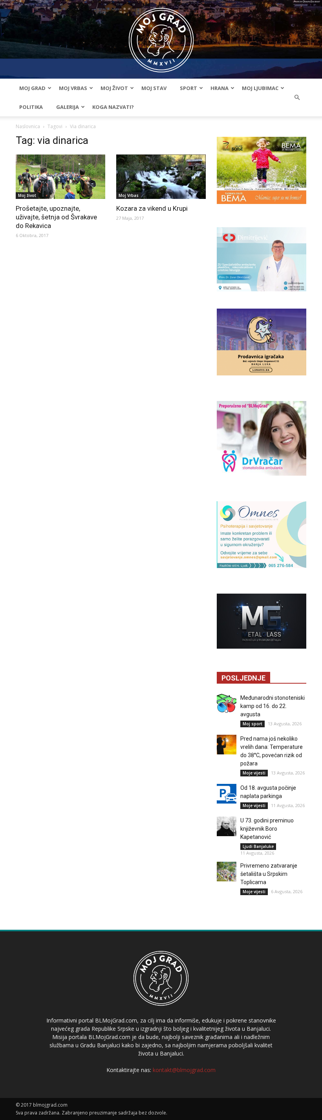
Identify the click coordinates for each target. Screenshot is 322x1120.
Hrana (219, 88)
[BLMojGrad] (161, 36)
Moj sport (252, 723)
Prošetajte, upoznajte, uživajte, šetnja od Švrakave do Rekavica (56, 217)
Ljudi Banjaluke (258, 846)
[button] (296, 97)
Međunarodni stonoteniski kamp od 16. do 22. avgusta (272, 706)
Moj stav (153, 88)
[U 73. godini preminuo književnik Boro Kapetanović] (226, 826)
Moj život (114, 88)
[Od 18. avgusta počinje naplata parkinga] (226, 794)
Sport (188, 88)
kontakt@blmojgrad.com (184, 1070)
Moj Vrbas (73, 88)
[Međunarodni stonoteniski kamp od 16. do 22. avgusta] (226, 704)
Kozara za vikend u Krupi (152, 208)
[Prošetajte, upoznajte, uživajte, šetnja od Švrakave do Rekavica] (60, 176)
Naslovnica (28, 126)
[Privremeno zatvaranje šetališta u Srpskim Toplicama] (226, 871)
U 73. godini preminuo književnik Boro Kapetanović (267, 828)
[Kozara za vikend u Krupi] (161, 176)
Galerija (67, 106)
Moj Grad (32, 88)
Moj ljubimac (260, 88)
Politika (31, 106)
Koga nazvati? (113, 106)
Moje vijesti (254, 773)
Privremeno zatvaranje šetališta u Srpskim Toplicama (268, 874)
